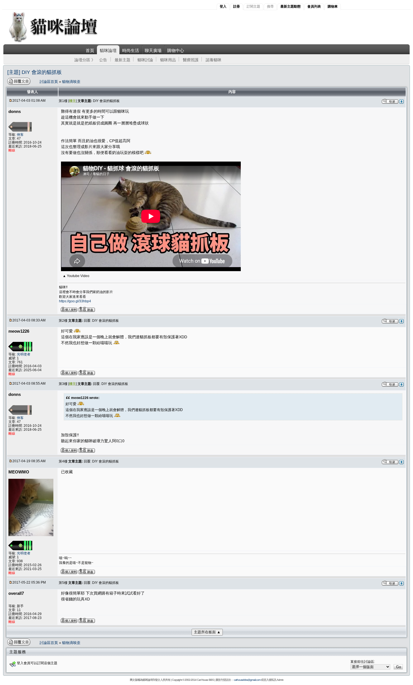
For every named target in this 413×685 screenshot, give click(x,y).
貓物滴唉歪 (71, 82)
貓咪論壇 (108, 50)
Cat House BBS (205, 679)
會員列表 (314, 6)
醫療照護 (191, 60)
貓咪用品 (168, 60)
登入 (223, 6)
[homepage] (60, 41)
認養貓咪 (213, 60)
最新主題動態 (290, 6)
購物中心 (175, 50)
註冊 (236, 6)
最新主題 (122, 60)
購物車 (333, 6)
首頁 (90, 50)
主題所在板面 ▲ (207, 632)
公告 (103, 60)
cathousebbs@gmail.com (247, 679)
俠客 (20, 135)
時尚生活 (130, 50)
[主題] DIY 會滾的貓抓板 (34, 72)
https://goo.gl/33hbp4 (75, 301)
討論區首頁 (49, 82)
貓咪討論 (145, 60)
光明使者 (23, 354)
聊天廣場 (153, 50)
